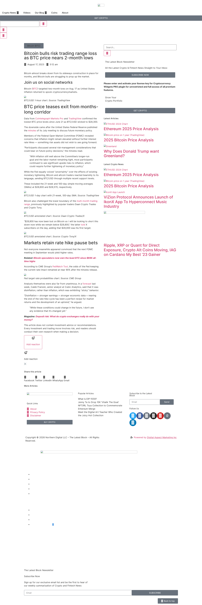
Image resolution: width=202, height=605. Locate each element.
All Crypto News (41, 524)
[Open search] (3, 35)
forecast (87, 283)
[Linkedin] (132, 422)
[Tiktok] (167, 415)
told (83, 224)
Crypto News (38, 474)
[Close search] (3, 30)
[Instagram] (153, 415)
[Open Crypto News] (18, 12)
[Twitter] (132, 415)
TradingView (75, 118)
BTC (35, 88)
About (34, 493)
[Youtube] (160, 415)
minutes (32, 130)
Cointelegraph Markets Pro (49, 118)
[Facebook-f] (139, 415)
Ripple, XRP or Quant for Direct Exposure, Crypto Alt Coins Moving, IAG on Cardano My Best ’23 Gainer (140, 250)
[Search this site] (19, 24)
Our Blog (35, 484)
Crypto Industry (39, 514)
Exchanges (36, 519)
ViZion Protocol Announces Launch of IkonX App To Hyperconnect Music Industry (138, 202)
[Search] (107, 53)
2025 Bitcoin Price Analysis (129, 140)
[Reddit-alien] (146, 415)
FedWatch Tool (60, 266)
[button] (34, 45)
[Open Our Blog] (46, 12)
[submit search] (43, 24)
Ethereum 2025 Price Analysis (131, 128)
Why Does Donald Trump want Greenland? (131, 153)
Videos (34, 479)
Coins (34, 488)
